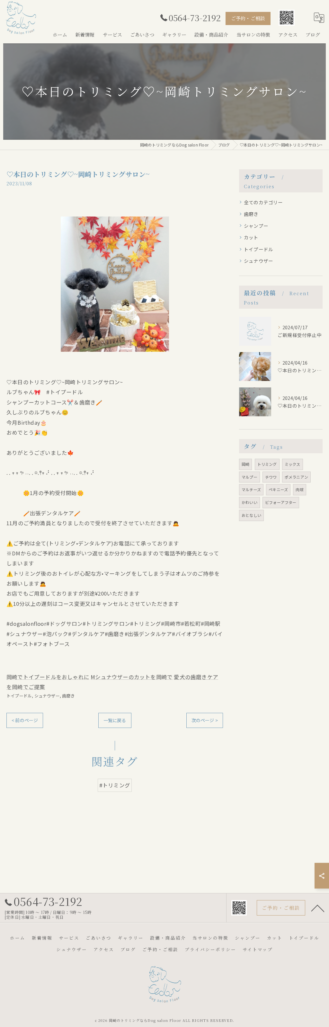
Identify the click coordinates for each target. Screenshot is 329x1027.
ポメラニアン (296, 477)
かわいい (249, 502)
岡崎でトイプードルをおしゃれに (47, 677)
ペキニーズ (278, 489)
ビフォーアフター (281, 502)
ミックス (292, 464)
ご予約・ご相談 (248, 18)
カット (251, 237)
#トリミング (114, 785)
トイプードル (19, 696)
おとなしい (251, 515)
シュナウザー (47, 696)
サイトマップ (258, 949)
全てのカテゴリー (263, 202)
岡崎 (245, 464)
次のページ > (204, 720)
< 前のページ (25, 720)
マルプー (249, 477)
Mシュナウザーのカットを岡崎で (132, 677)
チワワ (271, 477)
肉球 (299, 489)
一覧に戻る (114, 720)
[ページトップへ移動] (317, 907)
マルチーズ (251, 489)
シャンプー (256, 225)
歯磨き (68, 696)
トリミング (267, 464)
